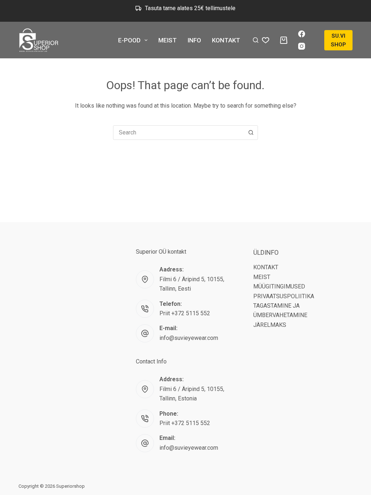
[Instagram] (301, 46)
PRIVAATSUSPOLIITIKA (283, 296)
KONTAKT (226, 40)
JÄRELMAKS (269, 324)
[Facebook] (301, 33)
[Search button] (251, 133)
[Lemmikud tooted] (265, 40)
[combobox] (178, 132)
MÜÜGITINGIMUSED (279, 286)
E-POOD (129, 40)
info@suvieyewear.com (188, 337)
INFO (194, 40)
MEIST (167, 40)
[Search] (255, 40)
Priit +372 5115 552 (184, 313)
